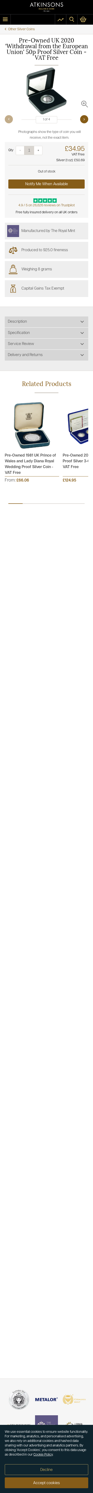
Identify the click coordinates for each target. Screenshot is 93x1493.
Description (17, 322)
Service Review (21, 344)
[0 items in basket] (85, 19)
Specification (19, 333)
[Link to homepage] (46, 7)
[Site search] (71, 19)
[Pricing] (60, 19)
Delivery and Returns (25, 355)
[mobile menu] (5, 19)
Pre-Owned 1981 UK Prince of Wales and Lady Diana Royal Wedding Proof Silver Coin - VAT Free (30, 464)
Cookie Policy (43, 1455)
